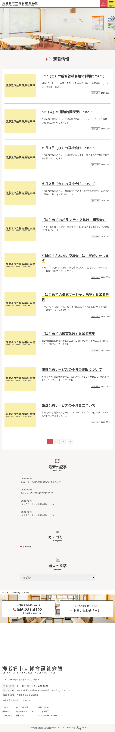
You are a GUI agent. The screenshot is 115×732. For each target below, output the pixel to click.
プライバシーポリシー (47, 715)
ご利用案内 (7, 715)
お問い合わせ (43, 707)
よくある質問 (43, 711)
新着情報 (20, 715)
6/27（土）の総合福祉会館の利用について (73, 76)
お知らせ (95, 93)
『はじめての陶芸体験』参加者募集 (68, 333)
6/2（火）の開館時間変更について (67, 111)
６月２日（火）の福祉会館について (68, 183)
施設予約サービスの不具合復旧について (72, 369)
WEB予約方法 (22, 707)
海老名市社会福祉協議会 (27, 694)
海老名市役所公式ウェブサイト (16, 700)
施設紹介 (6, 711)
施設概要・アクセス (24, 711)
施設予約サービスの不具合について (70, 405)
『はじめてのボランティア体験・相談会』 (74, 219)
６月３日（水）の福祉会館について (68, 147)
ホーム (5, 707)
